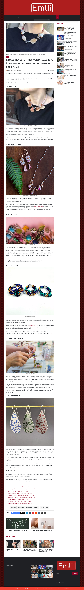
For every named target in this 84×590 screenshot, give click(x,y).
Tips (73, 16)
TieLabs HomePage (60, 582)
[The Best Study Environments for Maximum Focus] (60, 65)
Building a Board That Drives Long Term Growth (70, 42)
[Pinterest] (33, 513)
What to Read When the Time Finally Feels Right (70, 47)
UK (47, 507)
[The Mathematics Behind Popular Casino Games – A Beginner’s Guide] (60, 71)
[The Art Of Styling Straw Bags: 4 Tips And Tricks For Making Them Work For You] (46, 544)
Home (11, 16)
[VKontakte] (39, 513)
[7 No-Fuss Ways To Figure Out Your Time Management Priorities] (60, 82)
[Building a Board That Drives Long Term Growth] (60, 43)
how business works (38, 206)
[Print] (45, 513)
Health (46, 16)
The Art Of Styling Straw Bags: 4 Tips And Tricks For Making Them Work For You (46, 550)
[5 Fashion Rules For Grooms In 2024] (13, 544)
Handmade (21, 507)
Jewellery (29, 507)
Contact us (58, 580)
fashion (14, 507)
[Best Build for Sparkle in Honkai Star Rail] (60, 37)
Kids (61, 16)
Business (23, 16)
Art (69, 16)
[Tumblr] (30, 513)
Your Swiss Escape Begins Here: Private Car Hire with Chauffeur (70, 53)
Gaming (37, 16)
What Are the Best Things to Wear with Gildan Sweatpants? (30, 550)
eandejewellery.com (33, 325)
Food (42, 16)
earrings (50, 333)
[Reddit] (36, 513)
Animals (65, 16)
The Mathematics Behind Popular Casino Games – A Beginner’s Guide (70, 71)
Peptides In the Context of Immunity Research (70, 76)
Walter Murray (10, 70)
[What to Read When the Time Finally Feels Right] (60, 48)
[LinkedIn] (27, 513)
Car (54, 16)
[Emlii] (42, 8)
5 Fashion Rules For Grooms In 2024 (12, 550)
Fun (33, 16)
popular (36, 507)
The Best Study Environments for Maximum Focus (70, 64)
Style (58, 16)
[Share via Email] (42, 513)
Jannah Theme (17, 588)
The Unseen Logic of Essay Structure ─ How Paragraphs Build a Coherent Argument (70, 59)
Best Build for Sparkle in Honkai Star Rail (69, 36)
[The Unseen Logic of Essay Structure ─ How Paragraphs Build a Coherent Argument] (60, 59)
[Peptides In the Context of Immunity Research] (60, 77)
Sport (50, 16)
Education (29, 16)
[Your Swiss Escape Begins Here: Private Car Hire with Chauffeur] (60, 54)
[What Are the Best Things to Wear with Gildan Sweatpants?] (30, 544)
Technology (16, 16)
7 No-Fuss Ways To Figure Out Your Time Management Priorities (71, 82)
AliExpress (8, 459)
